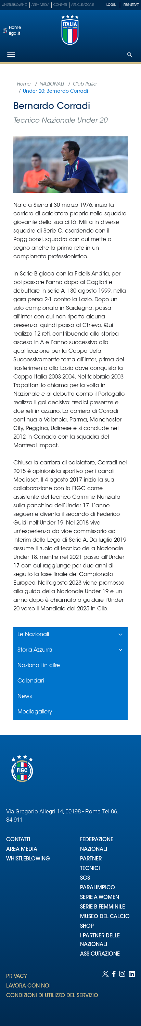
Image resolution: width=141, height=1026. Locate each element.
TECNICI (90, 868)
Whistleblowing (14, 5)
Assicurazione (82, 5)
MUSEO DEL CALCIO (105, 917)
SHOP (87, 926)
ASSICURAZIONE (100, 954)
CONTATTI (18, 840)
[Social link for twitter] (105, 991)
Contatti (60, 5)
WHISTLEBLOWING (28, 859)
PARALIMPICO (97, 888)
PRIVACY (16, 976)
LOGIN (111, 5)
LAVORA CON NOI (28, 986)
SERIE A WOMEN (99, 897)
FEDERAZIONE (96, 840)
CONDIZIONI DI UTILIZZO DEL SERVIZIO (52, 996)
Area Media (40, 5)
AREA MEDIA (21, 849)
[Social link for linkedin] (132, 991)
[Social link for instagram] (122, 991)
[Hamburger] (11, 55)
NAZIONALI (93, 849)
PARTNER (91, 859)
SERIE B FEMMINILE (102, 907)
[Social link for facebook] (114, 991)
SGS (85, 878)
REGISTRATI (131, 5)
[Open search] (129, 54)
